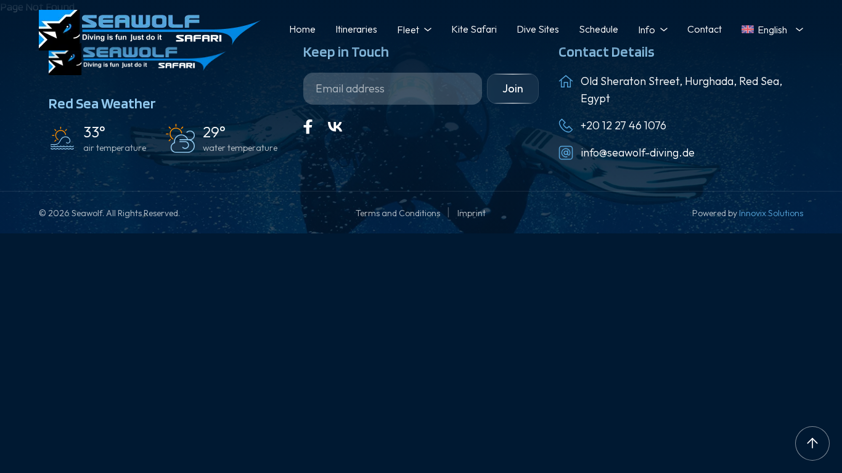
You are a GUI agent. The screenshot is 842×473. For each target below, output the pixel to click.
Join (512, 88)
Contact (704, 29)
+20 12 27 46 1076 (623, 125)
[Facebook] (308, 126)
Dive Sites (538, 29)
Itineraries (356, 29)
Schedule (598, 29)
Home (302, 29)
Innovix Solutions (771, 213)
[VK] (335, 126)
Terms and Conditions (399, 213)
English (772, 29)
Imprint (471, 213)
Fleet (408, 29)
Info (646, 29)
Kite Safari (474, 29)
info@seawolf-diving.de (638, 152)
